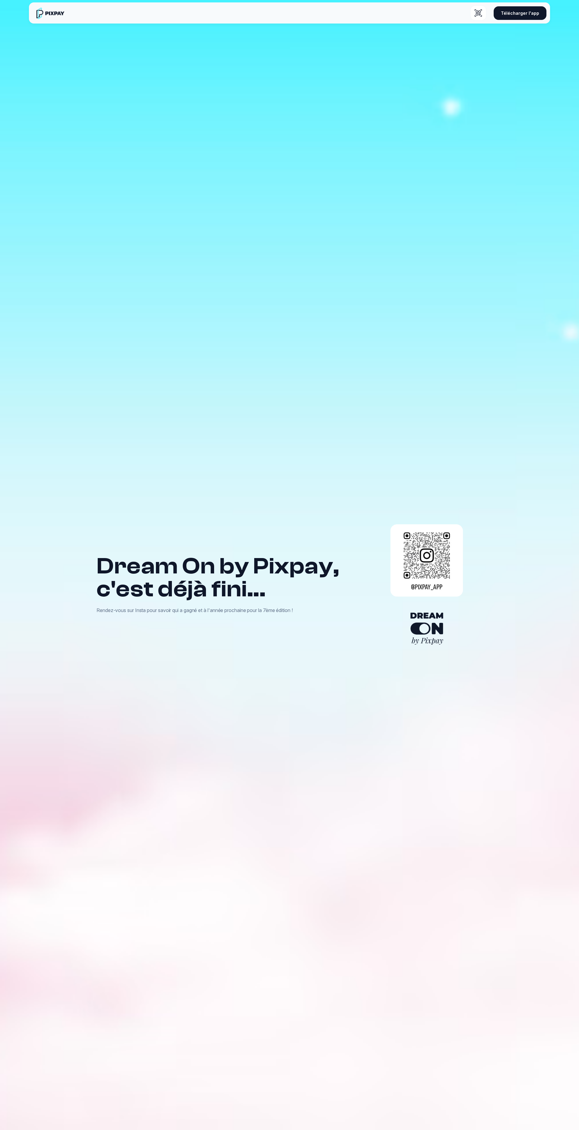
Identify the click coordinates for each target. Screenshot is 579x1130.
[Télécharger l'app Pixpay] (478, 13)
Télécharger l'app (520, 13)
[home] (50, 13)
